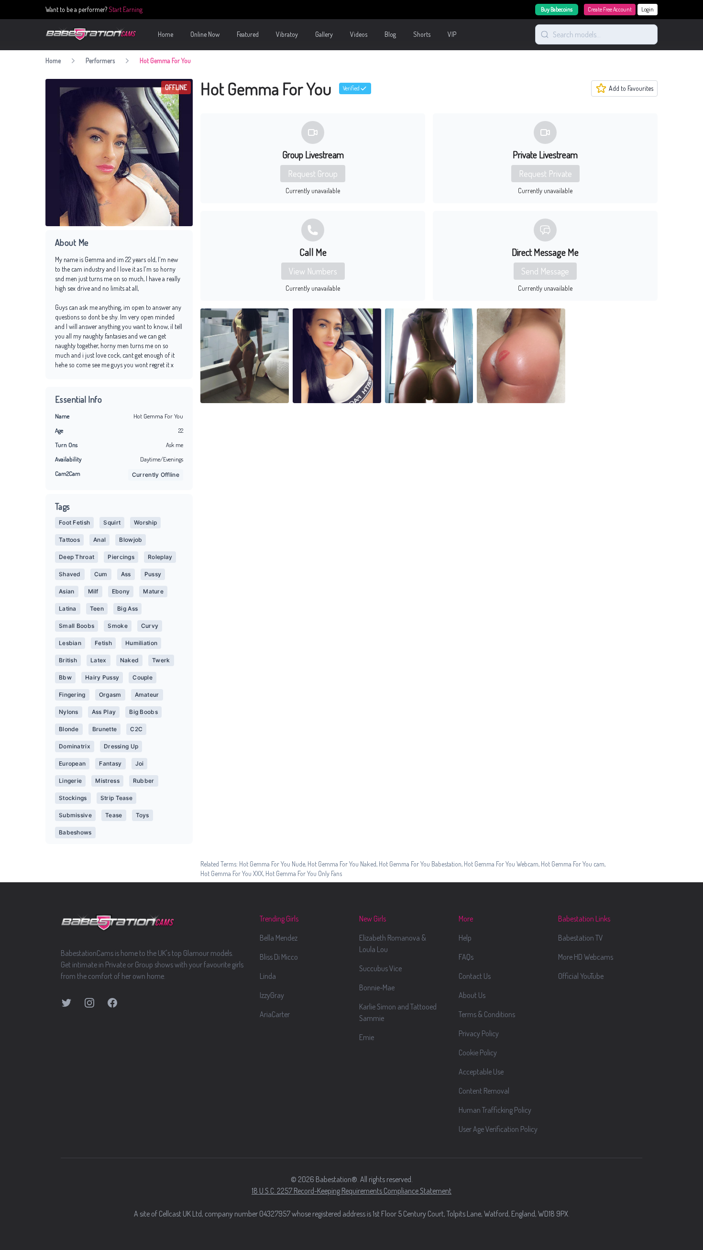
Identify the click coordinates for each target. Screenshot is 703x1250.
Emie (366, 1037)
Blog (390, 34)
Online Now (205, 34)
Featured (248, 34)
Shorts (421, 34)
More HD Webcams (585, 957)
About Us (472, 995)
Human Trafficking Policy (495, 1110)
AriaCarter (275, 1014)
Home (165, 34)
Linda (268, 976)
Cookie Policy (478, 1052)
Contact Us (475, 976)
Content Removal (484, 1091)
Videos (358, 34)
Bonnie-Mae (377, 987)
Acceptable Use (481, 1071)
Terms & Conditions (487, 1014)
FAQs (466, 957)
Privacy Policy (479, 1033)
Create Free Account (610, 9)
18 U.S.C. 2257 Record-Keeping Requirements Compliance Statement (351, 1190)
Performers (100, 60)
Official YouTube (581, 976)
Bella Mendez (278, 938)
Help (465, 938)
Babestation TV (580, 938)
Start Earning (126, 9)
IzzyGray (272, 995)
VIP (452, 34)
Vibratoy (287, 34)
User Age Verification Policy (498, 1129)
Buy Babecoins (556, 9)
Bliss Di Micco (279, 957)
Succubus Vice (380, 968)
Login (647, 9)
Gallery (324, 34)
